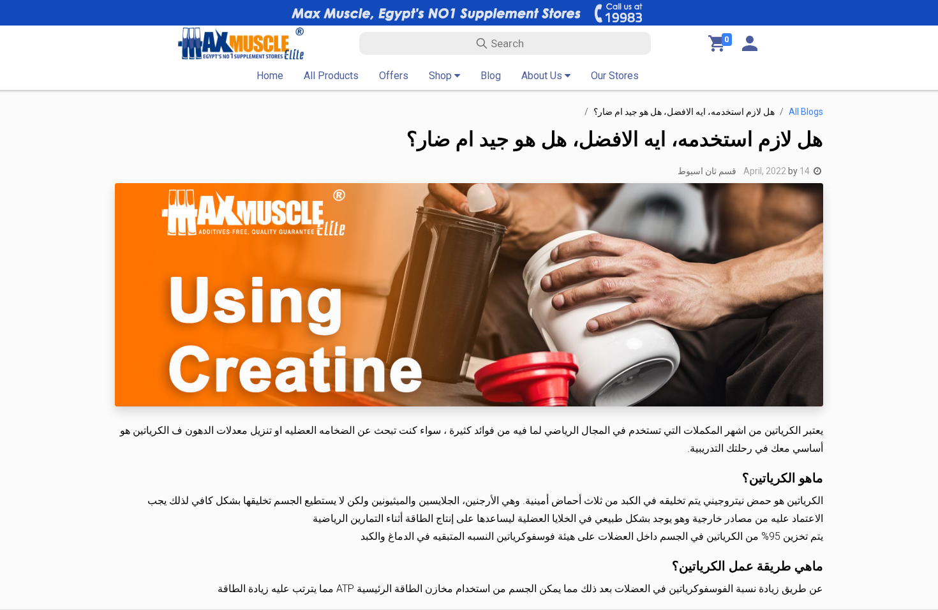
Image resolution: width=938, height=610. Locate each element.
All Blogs (806, 112)
